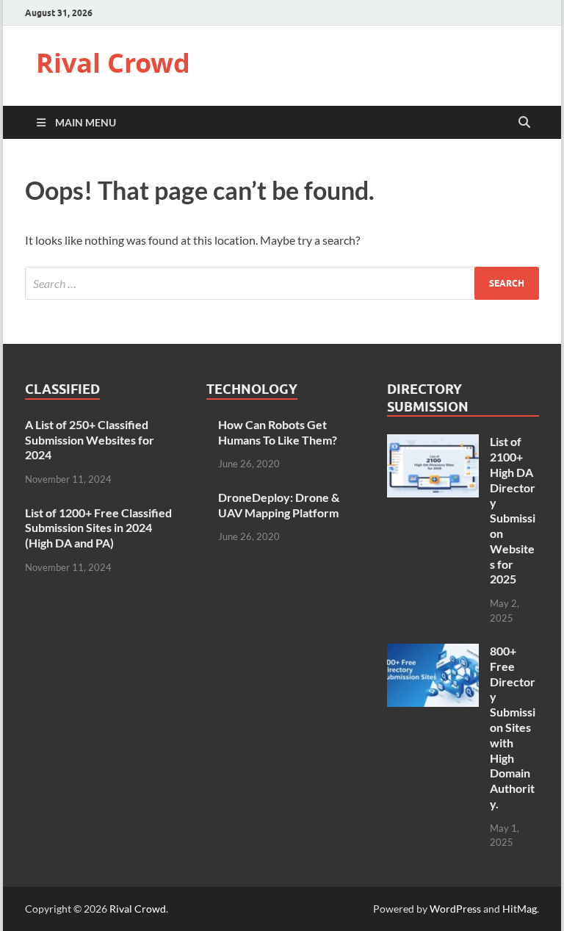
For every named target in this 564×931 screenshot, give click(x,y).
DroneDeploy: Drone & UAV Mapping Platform (278, 505)
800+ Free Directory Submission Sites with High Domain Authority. (512, 727)
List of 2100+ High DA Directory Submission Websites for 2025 (512, 510)
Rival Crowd (113, 63)
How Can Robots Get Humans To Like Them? (277, 432)
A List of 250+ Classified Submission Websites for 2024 (89, 439)
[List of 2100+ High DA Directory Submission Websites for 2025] (433, 443)
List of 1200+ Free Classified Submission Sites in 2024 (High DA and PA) (98, 528)
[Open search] (524, 123)
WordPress (455, 908)
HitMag (519, 908)
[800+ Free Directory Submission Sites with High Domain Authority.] (433, 652)
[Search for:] (282, 283)
